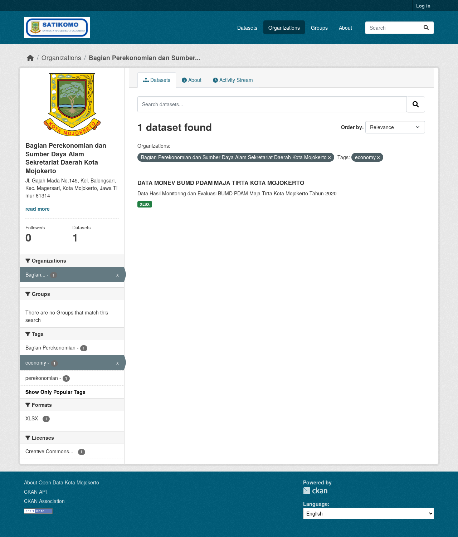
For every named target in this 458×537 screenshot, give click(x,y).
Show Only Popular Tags (55, 391)
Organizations (284, 27)
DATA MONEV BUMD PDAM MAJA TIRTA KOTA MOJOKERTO (220, 183)
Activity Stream (235, 79)
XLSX (145, 204)
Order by (351, 127)
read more (37, 208)
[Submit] (426, 27)
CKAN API (35, 491)
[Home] (30, 57)
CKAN (315, 490)
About (345, 27)
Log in (423, 5)
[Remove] (329, 157)
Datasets (247, 27)
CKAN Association (44, 500)
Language (315, 503)
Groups (319, 27)
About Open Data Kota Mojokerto (61, 482)
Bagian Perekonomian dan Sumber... (144, 57)
